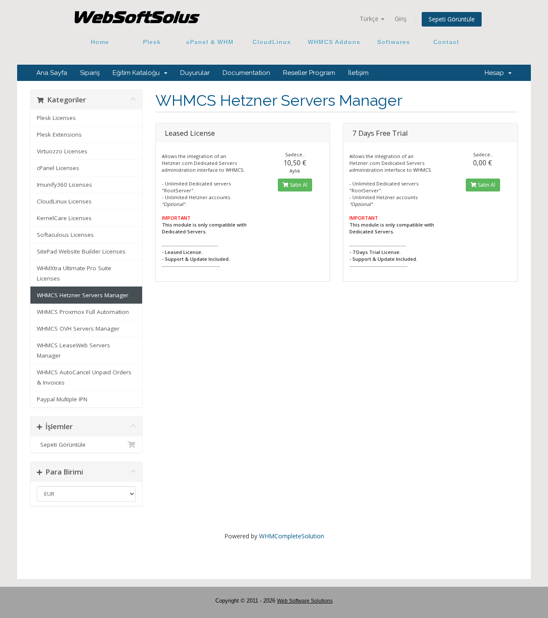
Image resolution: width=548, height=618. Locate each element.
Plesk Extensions (59, 134)
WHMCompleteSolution (291, 536)
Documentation (246, 73)
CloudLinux (271, 42)
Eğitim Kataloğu (138, 73)
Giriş (401, 19)
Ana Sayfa (51, 73)
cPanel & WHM (210, 42)
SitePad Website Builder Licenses (81, 251)
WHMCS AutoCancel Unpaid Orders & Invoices (84, 377)
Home (100, 42)
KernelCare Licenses (64, 218)
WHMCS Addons (334, 42)
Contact (443, 42)
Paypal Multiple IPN (62, 399)
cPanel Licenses (58, 168)
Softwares (393, 42)
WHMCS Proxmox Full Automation (83, 312)
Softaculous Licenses (65, 235)
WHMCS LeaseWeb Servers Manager (73, 350)
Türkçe (370, 19)
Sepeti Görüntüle (452, 19)
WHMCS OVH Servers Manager (78, 328)
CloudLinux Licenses (64, 201)
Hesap (496, 73)
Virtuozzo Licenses (62, 151)
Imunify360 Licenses (64, 184)
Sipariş (90, 73)
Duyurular (195, 73)
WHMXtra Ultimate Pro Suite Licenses (74, 273)
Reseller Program (309, 73)
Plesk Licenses (56, 118)
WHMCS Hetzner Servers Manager (82, 295)
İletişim (358, 73)
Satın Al (298, 184)
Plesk (152, 42)
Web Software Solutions (305, 601)
